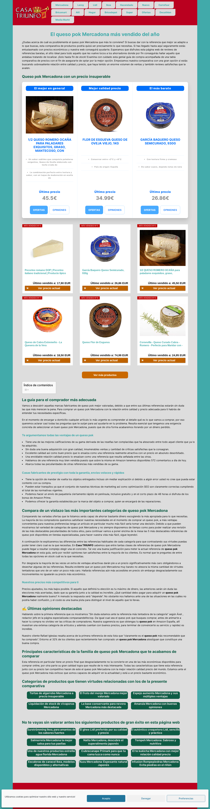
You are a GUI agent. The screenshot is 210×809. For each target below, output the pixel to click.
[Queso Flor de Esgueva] (105, 320)
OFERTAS (39, 209)
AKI (78, 12)
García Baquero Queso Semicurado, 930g (103, 272)
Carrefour (163, 5)
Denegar (146, 798)
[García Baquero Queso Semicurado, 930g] (105, 248)
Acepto (106, 798)
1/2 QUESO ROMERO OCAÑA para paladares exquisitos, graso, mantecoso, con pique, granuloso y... (161, 272)
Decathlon (165, 12)
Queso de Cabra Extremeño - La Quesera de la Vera (43, 344)
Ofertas (146, 12)
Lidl (95, 5)
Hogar (92, 12)
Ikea (108, 5)
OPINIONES (59, 209)
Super (129, 12)
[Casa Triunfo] (32, 12)
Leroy (80, 5)
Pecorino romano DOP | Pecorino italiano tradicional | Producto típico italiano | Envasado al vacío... (45, 272)
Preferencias (186, 798)
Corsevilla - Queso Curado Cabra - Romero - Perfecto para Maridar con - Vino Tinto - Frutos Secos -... (161, 344)
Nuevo (145, 5)
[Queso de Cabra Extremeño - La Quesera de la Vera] (47, 320)
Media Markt (62, 19)
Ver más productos (105, 375)
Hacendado (126, 5)
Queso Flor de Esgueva (96, 342)
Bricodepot (111, 12)
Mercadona (61, 5)
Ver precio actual (49, 288)
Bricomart (61, 12)
